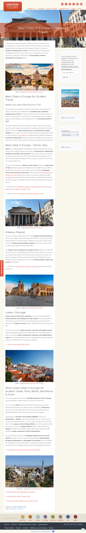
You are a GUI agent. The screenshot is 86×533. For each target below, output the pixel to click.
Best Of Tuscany (52, 8)
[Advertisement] (70, 164)
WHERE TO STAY (64, 8)
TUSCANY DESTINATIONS (19, 507)
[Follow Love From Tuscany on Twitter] (62, 4)
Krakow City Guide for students (27, 266)
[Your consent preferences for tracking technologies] (83, 530)
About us (6, 524)
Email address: (66, 69)
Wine (75, 520)
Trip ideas (41, 8)
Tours (37, 520)
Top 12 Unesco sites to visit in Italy (18, 344)
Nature (52, 520)
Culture (45, 520)
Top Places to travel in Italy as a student (29, 187)
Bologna (11, 177)
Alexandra (31, 489)
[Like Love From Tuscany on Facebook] (66, 4)
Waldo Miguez (30, 227)
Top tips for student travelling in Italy (31, 193)
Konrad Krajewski (31, 308)
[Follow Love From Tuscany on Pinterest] (70, 4)
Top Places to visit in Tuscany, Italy (18, 496)
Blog (79, 8)
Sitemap (51, 528)
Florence (17, 170)
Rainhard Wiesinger (30, 92)
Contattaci (25, 528)
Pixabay (41, 92)
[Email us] (81, 4)
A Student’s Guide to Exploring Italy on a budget (23, 450)
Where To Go (31, 8)
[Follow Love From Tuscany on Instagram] (77, 4)
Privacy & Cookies (9, 528)
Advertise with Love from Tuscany (27, 524)
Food (30, 520)
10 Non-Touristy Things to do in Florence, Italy (22, 501)
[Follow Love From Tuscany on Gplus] (73, 4)
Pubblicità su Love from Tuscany (38, 528)
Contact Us (14, 524)
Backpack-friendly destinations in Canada (21, 492)
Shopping (60, 520)
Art (68, 520)
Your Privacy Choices (45, 531)
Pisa (18, 177)
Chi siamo (18, 528)
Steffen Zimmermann (30, 383)
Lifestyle (22, 520)
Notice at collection (36, 531)
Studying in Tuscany (16, 509)
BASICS (73, 8)
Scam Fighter (22, 135)
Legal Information (43, 524)
